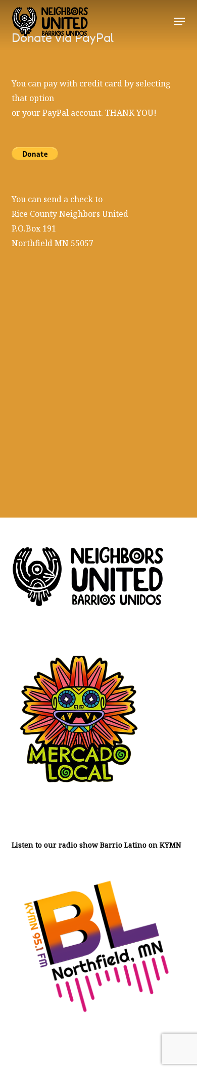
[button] (179, 21)
